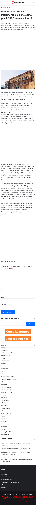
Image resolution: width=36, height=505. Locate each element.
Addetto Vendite (6, 355)
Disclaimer (5, 485)
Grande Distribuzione (7, 387)
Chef (3, 371)
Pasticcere (5, 403)
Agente (4, 358)
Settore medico (6, 413)
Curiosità (9, 7)
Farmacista (5, 384)
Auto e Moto (5, 360)
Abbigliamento (6, 350)
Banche (4, 363)
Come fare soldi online (8, 376)
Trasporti (4, 426)
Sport (3, 416)
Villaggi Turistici (6, 432)
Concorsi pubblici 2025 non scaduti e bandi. (14, 379)
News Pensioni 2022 (7, 400)
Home (4, 7)
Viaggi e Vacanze (6, 429)
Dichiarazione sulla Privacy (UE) (10, 482)
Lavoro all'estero (6, 389)
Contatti (4, 477)
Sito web (3, 304)
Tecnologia (5, 418)
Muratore (4, 397)
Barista (4, 366)
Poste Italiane (6, 408)
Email (3, 297)
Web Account (5, 434)
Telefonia (4, 421)
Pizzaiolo (4, 405)
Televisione (5, 424)
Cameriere (5, 368)
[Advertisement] (18, 51)
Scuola (4, 410)
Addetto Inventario (7, 353)
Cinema (4, 374)
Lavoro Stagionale (7, 392)
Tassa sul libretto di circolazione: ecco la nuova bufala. (17, 457)
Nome (3, 290)
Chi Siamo (5, 474)
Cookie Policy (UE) (7, 479)
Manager (4, 395)
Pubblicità (5, 487)
